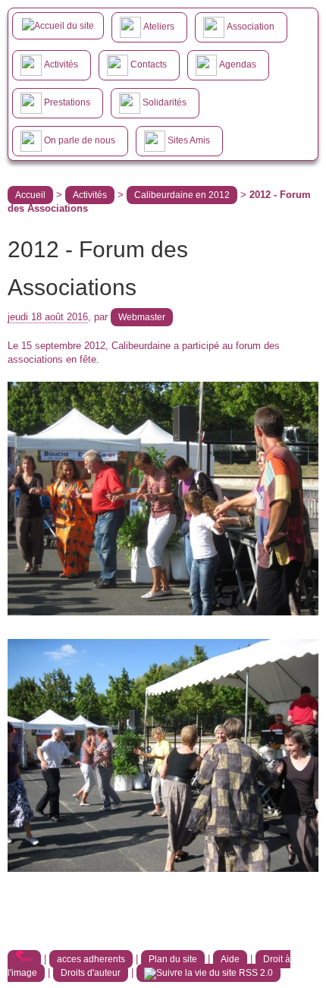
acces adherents (91, 959)
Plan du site (173, 959)
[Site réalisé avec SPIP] (24, 959)
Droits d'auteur (91, 973)
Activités (90, 195)
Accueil (30, 195)
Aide (230, 959)
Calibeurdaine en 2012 (182, 195)
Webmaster (141, 317)
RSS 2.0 (255, 973)
